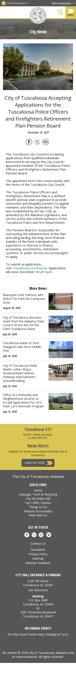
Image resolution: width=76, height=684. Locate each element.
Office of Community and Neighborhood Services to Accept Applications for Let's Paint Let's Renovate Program (23, 400)
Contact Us (38, 543)
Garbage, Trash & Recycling (38, 494)
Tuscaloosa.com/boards (29, 268)
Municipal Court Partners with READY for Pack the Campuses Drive (24, 298)
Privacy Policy (38, 554)
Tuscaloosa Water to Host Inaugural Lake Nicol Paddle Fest (22, 347)
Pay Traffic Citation (38, 503)
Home (38, 490)
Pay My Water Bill (38, 499)
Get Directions (38, 590)
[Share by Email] (45, 142)
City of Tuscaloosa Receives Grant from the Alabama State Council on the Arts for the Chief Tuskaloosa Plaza (23, 323)
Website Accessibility (38, 511)
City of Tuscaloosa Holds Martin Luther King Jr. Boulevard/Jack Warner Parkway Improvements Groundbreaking (20, 373)
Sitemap (38, 558)
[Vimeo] (49, 535)
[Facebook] (27, 535)
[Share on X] (37, 142)
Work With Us (38, 515)
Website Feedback (38, 563)
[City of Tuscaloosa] (38, 16)
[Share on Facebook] (29, 142)
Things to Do (38, 507)
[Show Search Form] (60, 12)
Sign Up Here (35, 463)
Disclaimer (38, 550)
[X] (33, 535)
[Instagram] (41, 535)
